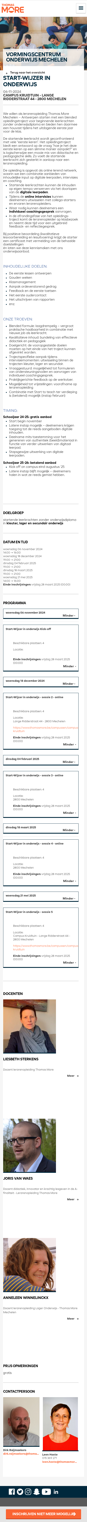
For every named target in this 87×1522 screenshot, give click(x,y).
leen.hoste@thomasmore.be (60, 1462)
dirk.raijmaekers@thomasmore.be (21, 1454)
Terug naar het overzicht (27, 72)
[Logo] (13, 15)
